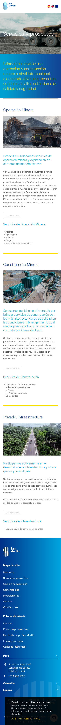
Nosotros (8, 572)
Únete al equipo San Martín (18, 635)
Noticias (8, 601)
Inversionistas (11, 595)
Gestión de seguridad (15, 583)
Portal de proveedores (15, 629)
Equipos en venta (13, 641)
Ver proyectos (12, 215)
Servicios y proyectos (15, 578)
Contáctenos (10, 607)
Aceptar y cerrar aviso (25, 718)
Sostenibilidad (11, 589)
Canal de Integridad (14, 646)
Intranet (7, 623)
